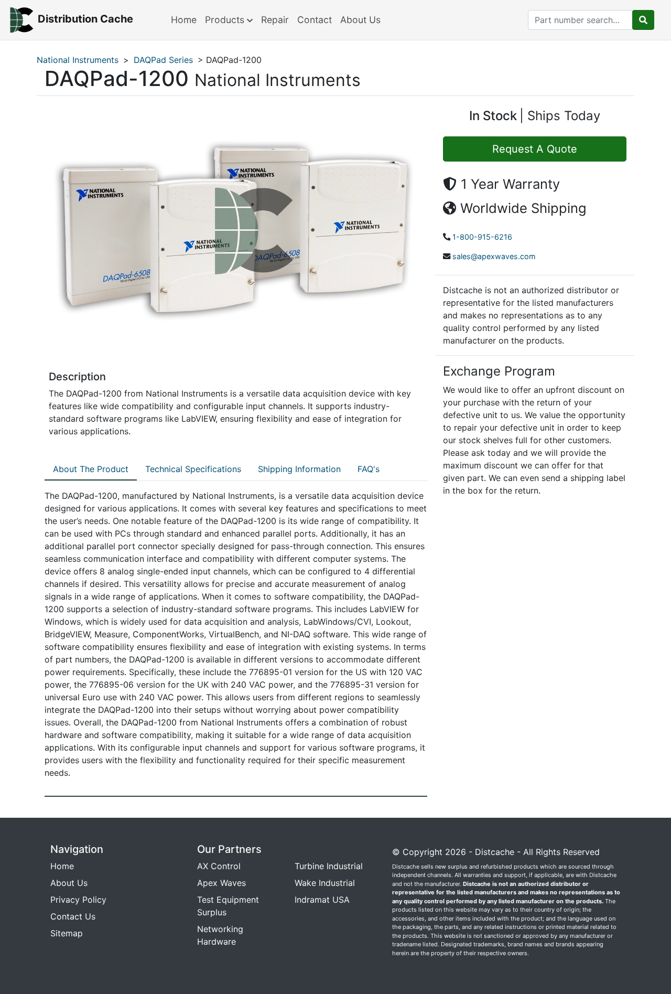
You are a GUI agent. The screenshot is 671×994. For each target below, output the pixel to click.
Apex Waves (221, 883)
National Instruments (77, 60)
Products (226, 19)
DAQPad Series (163, 60)
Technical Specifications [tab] (193, 469)
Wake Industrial (325, 883)
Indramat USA (322, 899)
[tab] (91, 469)
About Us (360, 19)
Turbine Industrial (329, 866)
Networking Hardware (220, 935)
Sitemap (66, 933)
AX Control (219, 866)
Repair (275, 19)
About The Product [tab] (90, 469)
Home (184, 19)
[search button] (643, 20)
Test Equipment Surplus (228, 905)
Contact (314, 19)
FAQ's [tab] (369, 469)
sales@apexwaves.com (494, 256)
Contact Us (72, 916)
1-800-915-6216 (482, 236)
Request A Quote (534, 149)
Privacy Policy (78, 899)
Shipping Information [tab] (299, 469)
